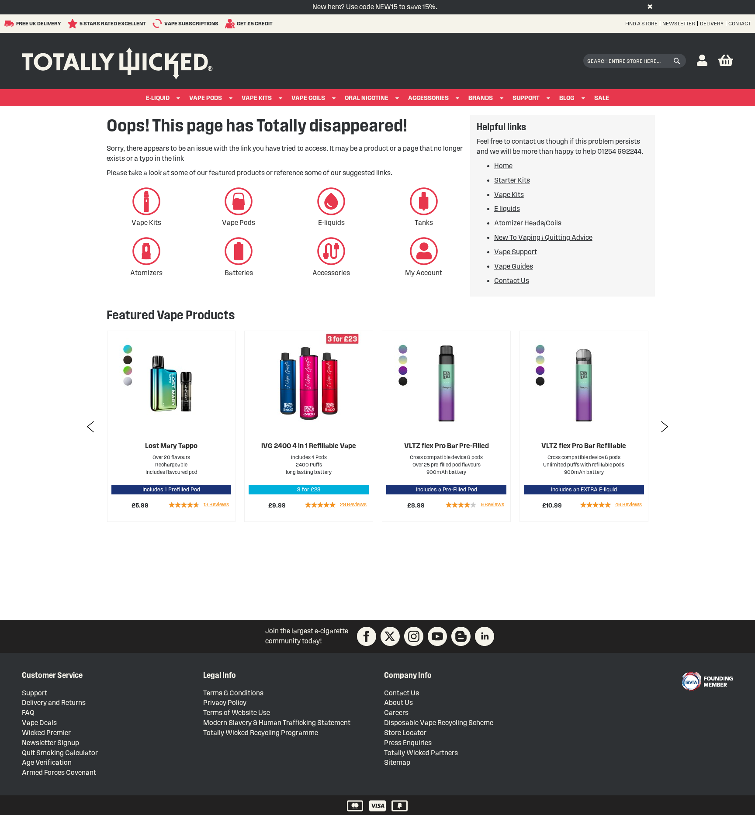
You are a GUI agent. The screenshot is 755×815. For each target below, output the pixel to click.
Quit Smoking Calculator (60, 752)
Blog (567, 98)
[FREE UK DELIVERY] (10, 24)
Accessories (428, 98)
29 (215, 504)
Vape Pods (205, 98)
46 (491, 504)
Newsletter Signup (50, 742)
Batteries (239, 272)
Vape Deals (39, 722)
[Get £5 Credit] (231, 23)
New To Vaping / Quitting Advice (543, 237)
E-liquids (331, 222)
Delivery (712, 23)
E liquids (507, 208)
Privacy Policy (224, 702)
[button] (702, 61)
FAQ (28, 712)
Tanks (424, 222)
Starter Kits (512, 180)
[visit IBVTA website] (707, 681)
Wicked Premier (46, 732)
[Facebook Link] (366, 636)
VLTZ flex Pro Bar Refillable (446, 445)
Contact (739, 23)
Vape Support (515, 252)
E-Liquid (158, 98)
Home (503, 165)
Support (526, 98)
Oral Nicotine (366, 98)
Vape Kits (257, 98)
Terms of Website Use (236, 712)
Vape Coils (308, 98)
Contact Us (511, 280)
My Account (423, 272)
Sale (601, 98)
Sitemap (397, 762)
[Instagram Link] (413, 636)
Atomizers (146, 272)
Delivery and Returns (54, 702)
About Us (398, 702)
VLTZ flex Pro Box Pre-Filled (584, 445)
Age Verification (47, 762)
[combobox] (634, 61)
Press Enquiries (408, 742)
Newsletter (678, 23)
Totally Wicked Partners (421, 752)
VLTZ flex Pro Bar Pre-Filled (309, 445)
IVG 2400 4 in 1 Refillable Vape (171, 445)
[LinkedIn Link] (484, 636)
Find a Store (641, 23)
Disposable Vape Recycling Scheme (438, 722)
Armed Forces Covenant (59, 772)
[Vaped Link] (461, 636)
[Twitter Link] (390, 636)
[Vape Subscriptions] (158, 23)
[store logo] (117, 61)
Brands (480, 98)
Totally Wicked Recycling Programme (260, 732)
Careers (396, 712)
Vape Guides (513, 266)
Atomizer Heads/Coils (527, 223)
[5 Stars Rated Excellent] (74, 23)
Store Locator (405, 732)
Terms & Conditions (233, 693)
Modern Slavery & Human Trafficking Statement (276, 722)
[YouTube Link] (437, 636)
